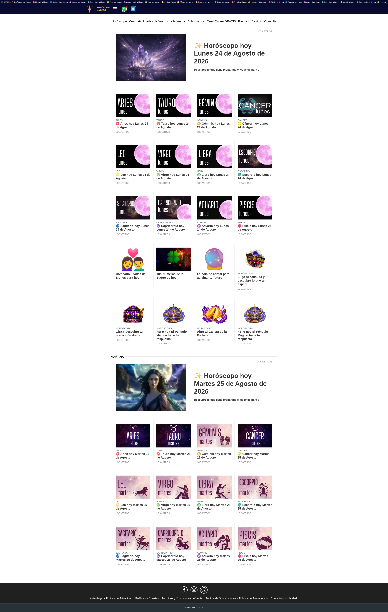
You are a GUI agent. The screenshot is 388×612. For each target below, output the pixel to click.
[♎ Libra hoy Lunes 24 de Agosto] (214, 157)
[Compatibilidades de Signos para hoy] (133, 260)
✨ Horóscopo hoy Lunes (257, 2)
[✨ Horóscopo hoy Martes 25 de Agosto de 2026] (151, 388)
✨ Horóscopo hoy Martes (21, 2)
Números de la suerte (170, 21)
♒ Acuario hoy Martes (77, 2)
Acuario (202, 222)
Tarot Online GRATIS (221, 21)
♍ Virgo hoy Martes (114, 2)
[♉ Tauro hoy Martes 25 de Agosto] (173, 436)
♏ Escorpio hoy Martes (96, 2)
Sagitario (122, 222)
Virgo (160, 171)
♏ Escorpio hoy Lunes (330, 2)
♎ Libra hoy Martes (152, 2)
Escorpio (244, 171)
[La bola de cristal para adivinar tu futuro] (214, 260)
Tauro (160, 120)
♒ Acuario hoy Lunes (312, 2)
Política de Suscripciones (221, 598)
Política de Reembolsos (253, 598)
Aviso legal (96, 598)
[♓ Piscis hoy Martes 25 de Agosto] (255, 539)
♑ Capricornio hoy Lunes (366, 2)
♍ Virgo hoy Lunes (347, 2)
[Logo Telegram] (133, 9)
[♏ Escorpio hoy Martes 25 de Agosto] (255, 488)
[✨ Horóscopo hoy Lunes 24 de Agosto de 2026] (151, 58)
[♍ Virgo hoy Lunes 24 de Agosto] (173, 157)
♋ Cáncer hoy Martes (185, 2)
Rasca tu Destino (250, 21)
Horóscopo (119, 21)
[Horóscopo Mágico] (89, 9)
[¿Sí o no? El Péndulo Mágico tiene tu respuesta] (173, 314)
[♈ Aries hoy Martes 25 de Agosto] (133, 436)
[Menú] (115, 9)
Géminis (202, 120)
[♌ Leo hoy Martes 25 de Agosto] (133, 488)
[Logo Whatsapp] (124, 7)
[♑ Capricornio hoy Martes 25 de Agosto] (173, 539)
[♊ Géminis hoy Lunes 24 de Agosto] (214, 106)
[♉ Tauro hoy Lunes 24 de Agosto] (173, 106)
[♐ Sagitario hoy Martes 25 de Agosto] (133, 539)
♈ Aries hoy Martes (239, 2)
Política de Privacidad (119, 598)
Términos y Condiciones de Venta (182, 598)
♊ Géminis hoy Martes (204, 2)
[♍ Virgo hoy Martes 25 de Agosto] (173, 488)
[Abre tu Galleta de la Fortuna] (214, 314)
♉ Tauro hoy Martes (222, 2)
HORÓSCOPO (245, 273)
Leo (118, 171)
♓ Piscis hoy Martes (40, 2)
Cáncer (242, 120)
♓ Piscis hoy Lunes (276, 2)
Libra (200, 171)
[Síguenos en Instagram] (194, 590)
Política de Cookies (147, 598)
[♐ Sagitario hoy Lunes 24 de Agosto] (133, 208)
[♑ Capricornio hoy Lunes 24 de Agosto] (173, 208)
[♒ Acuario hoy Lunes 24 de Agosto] (214, 208)
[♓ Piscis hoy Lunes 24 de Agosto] (255, 208)
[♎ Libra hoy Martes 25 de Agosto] (214, 488)
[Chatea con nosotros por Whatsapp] (204, 590)
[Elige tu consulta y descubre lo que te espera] (255, 260)
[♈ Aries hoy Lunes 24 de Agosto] (133, 106)
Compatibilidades (141, 21)
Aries (119, 120)
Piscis (241, 222)
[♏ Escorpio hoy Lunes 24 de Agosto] (255, 157)
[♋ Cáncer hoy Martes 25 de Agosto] (255, 436)
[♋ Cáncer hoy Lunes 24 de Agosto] (255, 106)
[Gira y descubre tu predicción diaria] (133, 314)
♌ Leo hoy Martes (169, 2)
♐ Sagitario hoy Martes (59, 2)
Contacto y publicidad (284, 598)
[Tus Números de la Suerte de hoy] (173, 260)
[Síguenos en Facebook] (184, 590)
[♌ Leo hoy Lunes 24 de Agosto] (133, 157)
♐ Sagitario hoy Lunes (293, 2)
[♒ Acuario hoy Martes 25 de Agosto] (214, 539)
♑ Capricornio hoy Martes (134, 2)
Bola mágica (196, 21)
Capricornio (164, 222)
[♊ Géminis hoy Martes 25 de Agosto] (214, 436)
